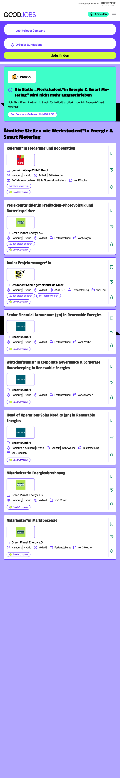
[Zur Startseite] (20, 14)
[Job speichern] (111, 153)
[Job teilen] (111, 170)
